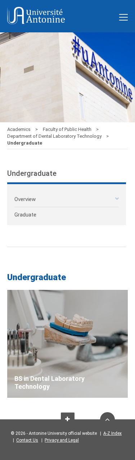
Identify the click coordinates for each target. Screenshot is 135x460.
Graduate (25, 214)
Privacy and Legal (62, 440)
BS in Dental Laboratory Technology (49, 382)
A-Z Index (112, 433)
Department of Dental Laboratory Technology (55, 136)
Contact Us (27, 440)
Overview (25, 199)
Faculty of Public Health (68, 129)
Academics (19, 129)
